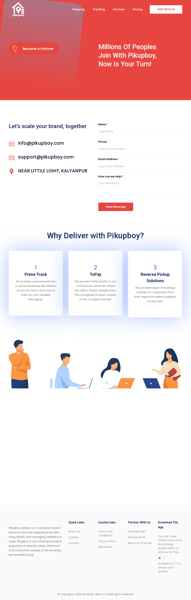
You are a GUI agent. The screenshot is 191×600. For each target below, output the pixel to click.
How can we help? (111, 176)
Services (119, 9)
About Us (74, 531)
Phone (103, 142)
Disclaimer (105, 547)
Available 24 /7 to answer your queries (169, 567)
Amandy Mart (137, 531)
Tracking (99, 9)
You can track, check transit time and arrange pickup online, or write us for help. (170, 544)
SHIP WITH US (166, 9)
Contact (73, 543)
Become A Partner (140, 543)
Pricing (137, 9)
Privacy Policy (107, 541)
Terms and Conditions (105, 533)
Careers (73, 537)
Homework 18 (136, 537)
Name (103, 124)
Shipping (78, 9)
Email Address (108, 159)
